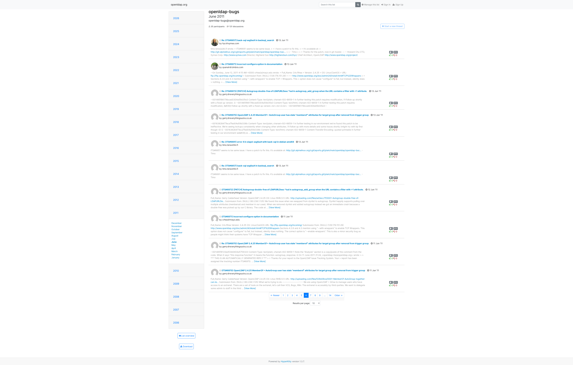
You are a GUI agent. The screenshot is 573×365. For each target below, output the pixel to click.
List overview (187, 335)
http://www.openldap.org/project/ (341, 55)
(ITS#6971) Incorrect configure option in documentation (250, 216)
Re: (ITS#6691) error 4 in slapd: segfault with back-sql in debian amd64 (257, 142)
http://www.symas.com (235, 55)
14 (330, 295)
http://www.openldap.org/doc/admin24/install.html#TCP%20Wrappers (326, 75)
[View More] (231, 82)
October (175, 229)
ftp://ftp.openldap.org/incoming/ (226, 75)
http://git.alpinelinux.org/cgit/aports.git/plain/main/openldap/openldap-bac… (248, 52)
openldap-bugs (224, 11)
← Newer (275, 295)
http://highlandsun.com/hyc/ (283, 55)
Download (187, 346)
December (176, 223)
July (173, 238)
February (175, 254)
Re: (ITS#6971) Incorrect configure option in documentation (251, 64)
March (174, 251)
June (174, 242)
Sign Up (399, 4)
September (176, 232)
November (176, 226)
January (175, 257)
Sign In (387, 4)
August (174, 235)
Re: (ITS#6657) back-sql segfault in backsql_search (247, 40)
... (325, 295)
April (173, 248)
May (173, 245)
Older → (338, 295)
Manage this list (371, 4)
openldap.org (179, 4)
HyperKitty (286, 361)
